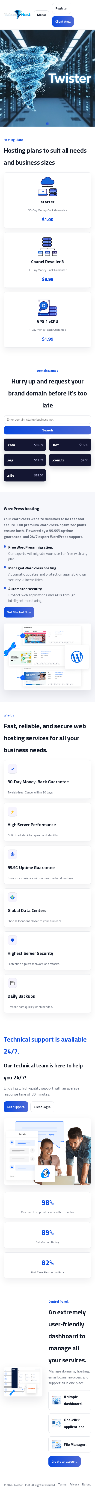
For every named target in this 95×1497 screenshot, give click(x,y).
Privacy (74, 1484)
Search (47, 430)
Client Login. (42, 1107)
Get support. (16, 1107)
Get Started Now (19, 612)
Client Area (63, 21)
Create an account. (64, 1461)
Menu (41, 15)
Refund (86, 1484)
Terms (62, 1484)
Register (62, 8)
